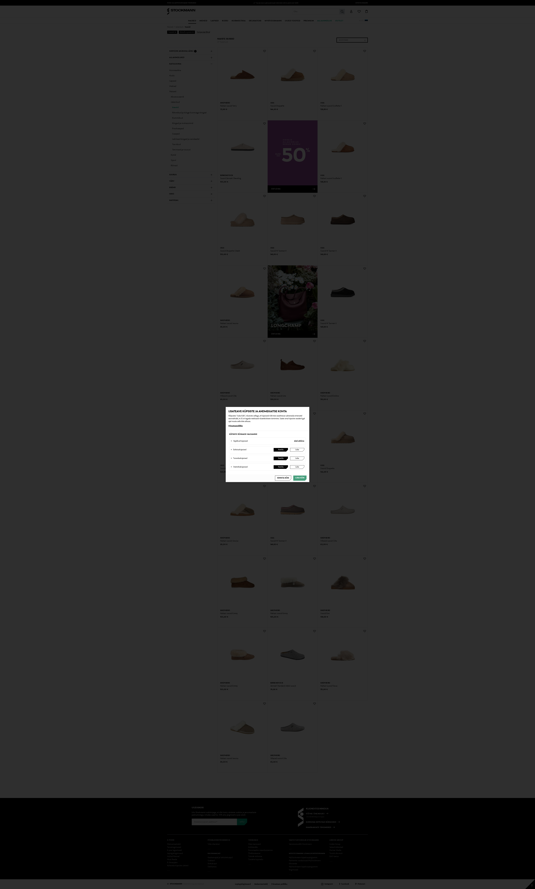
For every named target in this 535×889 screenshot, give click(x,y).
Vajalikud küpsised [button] (239, 441)
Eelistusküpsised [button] (238, 450)
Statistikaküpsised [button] (239, 467)
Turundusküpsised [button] (239, 458)
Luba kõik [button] (299, 478)
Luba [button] (297, 450)
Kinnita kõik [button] (283, 478)
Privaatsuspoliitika (235, 426)
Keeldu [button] (281, 450)
